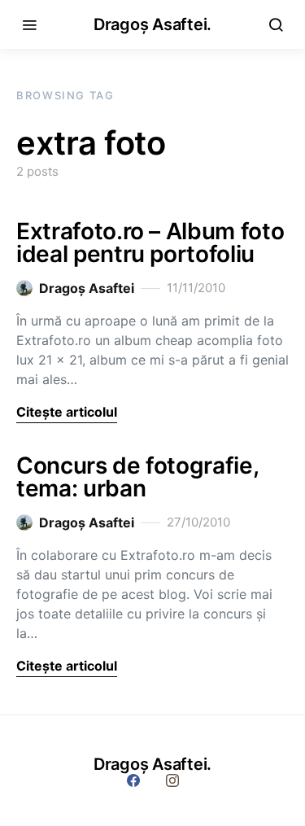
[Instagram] (172, 780)
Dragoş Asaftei (86, 288)
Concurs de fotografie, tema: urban (137, 477)
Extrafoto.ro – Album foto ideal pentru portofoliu (150, 242)
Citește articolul (66, 412)
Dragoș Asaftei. (152, 24)
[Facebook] (133, 780)
